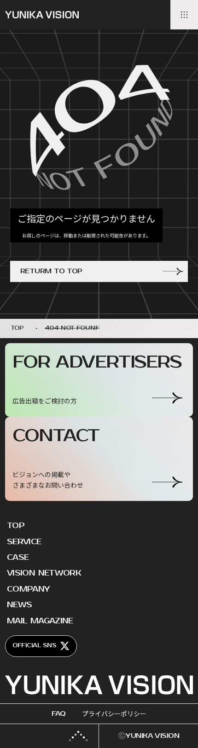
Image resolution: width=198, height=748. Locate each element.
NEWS (19, 605)
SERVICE (24, 542)
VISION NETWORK (44, 573)
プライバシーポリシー (114, 713)
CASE (18, 557)
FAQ (58, 714)
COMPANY (28, 589)
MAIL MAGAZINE (40, 621)
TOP (15, 525)
